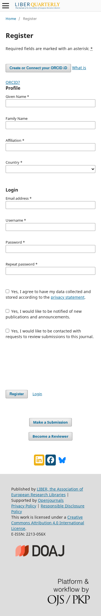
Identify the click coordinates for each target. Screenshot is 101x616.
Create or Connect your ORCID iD (38, 68)
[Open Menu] (5, 5)
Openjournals (51, 500)
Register (17, 394)
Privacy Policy (23, 506)
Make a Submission (50, 422)
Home (11, 18)
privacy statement (67, 297)
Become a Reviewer (50, 436)
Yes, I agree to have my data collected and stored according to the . (48, 294)
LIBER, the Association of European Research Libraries (47, 491)
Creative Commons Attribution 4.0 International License (47, 522)
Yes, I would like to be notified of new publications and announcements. (44, 314)
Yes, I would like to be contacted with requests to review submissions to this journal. (50, 333)
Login (37, 393)
